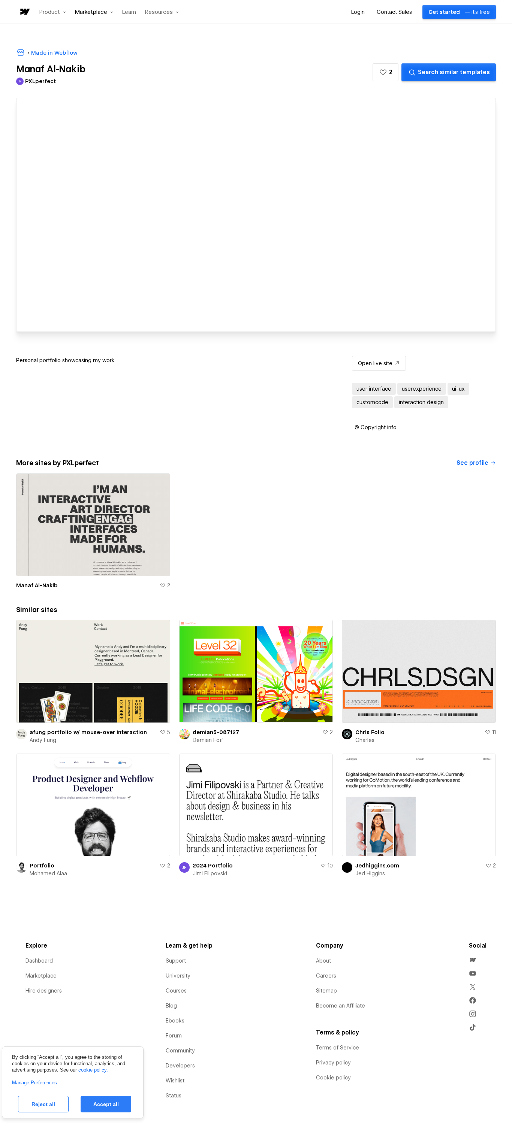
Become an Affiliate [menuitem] (340, 1006)
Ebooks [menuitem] (175, 1021)
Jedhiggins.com (377, 866)
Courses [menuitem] (176, 991)
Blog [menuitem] (171, 1006)
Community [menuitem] (180, 1051)
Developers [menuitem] (180, 1066)
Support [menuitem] (176, 961)
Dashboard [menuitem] (39, 961)
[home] (24, 12)
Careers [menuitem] (326, 976)
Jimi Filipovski (210, 873)
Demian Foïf (208, 740)
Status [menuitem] (173, 1096)
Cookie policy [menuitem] (333, 1078)
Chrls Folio (370, 732)
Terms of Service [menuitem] (337, 1048)
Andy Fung (43, 740)
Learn (129, 12)
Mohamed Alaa (48, 873)
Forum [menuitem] (174, 1036)
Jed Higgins (370, 873)
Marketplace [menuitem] (41, 976)
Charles (364, 740)
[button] (52, 12)
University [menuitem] (178, 976)
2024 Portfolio (213, 866)
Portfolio (42, 866)
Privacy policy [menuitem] (333, 1063)
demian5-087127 (216, 732)
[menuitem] (472, 960)
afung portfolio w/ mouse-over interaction (88, 732)
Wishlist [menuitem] (175, 1081)
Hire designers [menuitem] (43, 991)
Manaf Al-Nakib (37, 585)
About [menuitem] (323, 961)
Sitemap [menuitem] (326, 991)
